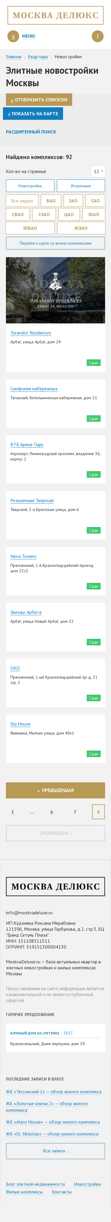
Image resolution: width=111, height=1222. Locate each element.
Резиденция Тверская (32, 500)
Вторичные (81, 185)
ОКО (15, 668)
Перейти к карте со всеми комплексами (55, 243)
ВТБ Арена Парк (27, 444)
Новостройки (30, 185)
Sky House (20, 724)
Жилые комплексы (24, 1192)
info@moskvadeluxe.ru (29, 913)
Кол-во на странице (26, 171)
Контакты (62, 1192)
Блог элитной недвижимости (35, 1184)
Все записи (54, 1151)
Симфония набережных (34, 388)
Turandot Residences (30, 333)
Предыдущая (58, 790)
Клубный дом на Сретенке (34, 1033)
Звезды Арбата (25, 612)
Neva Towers (23, 556)
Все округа (22, 201)
